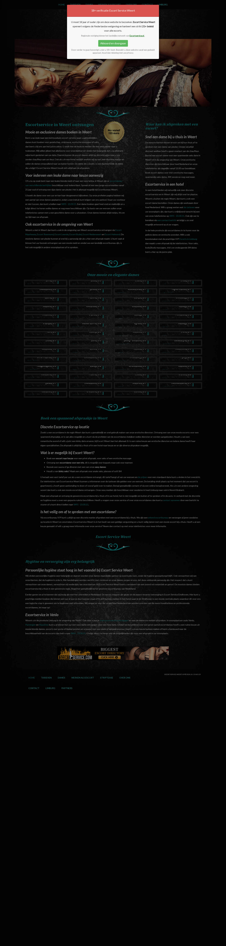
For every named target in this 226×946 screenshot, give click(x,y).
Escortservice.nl (137, 35)
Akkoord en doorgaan (113, 43)
